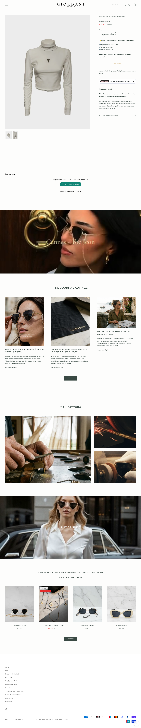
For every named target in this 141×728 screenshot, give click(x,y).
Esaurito (117, 64)
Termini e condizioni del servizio (15, 691)
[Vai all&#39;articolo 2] (15, 135)
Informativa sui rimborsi (12, 695)
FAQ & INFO (9, 677)
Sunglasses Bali (121, 625)
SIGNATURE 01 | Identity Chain (54, 625)
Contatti (7, 688)
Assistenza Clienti (11, 684)
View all (70, 378)
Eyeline (71, 639)
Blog (6, 671)
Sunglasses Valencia (87, 625)
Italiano (115, 5)
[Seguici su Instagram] (6, 709)
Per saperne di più (11, 368)
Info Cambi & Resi (11, 681)
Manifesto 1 (9, 698)
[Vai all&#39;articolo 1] (8, 135)
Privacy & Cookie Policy (12, 674)
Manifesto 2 (9, 702)
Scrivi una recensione (70, 184)
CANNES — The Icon (19, 625)
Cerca (7, 667)
